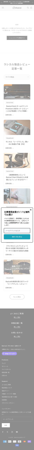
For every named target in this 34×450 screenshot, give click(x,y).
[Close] (31, 210)
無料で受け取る (17, 237)
